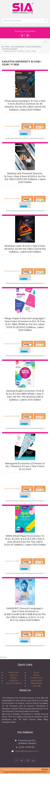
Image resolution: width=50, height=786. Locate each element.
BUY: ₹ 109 (27, 415)
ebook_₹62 (25, 639)
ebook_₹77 (25, 421)
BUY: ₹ (39, 487)
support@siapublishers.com (26, 751)
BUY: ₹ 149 (27, 198)
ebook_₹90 (25, 349)
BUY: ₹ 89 (26, 632)
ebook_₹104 (25, 204)
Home (7, 47)
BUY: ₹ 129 (27, 342)
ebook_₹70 (25, 566)
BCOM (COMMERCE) (33, 47)
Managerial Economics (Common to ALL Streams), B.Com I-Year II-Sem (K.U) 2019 (25, 466)
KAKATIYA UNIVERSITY (10, 49)
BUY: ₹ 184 (27, 125)
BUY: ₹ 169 (39, 125)
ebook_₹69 (25, 494)
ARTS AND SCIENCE (17, 47)
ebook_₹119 (25, 131)
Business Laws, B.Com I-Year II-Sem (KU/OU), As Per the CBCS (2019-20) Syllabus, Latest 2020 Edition (25, 249)
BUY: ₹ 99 (26, 560)
